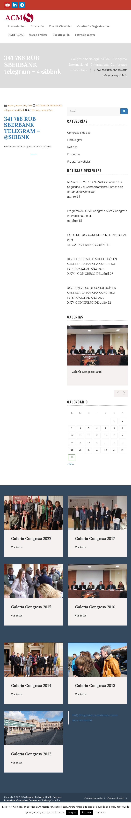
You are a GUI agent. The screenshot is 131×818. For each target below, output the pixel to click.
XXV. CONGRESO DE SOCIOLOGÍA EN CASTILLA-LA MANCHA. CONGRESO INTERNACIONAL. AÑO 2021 (91, 292)
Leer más (100, 812)
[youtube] (7, 5)
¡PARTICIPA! (16, 34)
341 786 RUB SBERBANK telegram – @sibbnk (22, 128)
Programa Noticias (79, 161)
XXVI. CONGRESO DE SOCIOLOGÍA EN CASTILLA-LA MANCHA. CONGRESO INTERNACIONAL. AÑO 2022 (92, 263)
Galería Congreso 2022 (31, 539)
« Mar (70, 464)
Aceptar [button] (72, 812)
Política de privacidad (93, 798)
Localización (61, 34)
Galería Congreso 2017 (95, 539)
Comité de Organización (93, 26)
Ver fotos (17, 547)
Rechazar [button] (86, 812)
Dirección (37, 26)
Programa (73, 154)
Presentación (16, 26)
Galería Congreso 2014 (31, 686)
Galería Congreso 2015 (31, 607)
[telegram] (22, 5)
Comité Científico (60, 26)
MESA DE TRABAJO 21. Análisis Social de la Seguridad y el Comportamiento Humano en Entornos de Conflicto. (95, 187)
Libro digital (74, 140)
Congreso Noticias (78, 132)
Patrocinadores (85, 34)
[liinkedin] (15, 5)
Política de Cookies (116, 798)
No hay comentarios (42, 110)
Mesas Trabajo (38, 34)
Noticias (72, 147)
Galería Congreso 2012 (31, 754)
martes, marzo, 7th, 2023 (19, 105)
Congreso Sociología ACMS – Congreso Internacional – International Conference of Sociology (98, 65)
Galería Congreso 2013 (95, 686)
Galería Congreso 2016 (86, 371)
